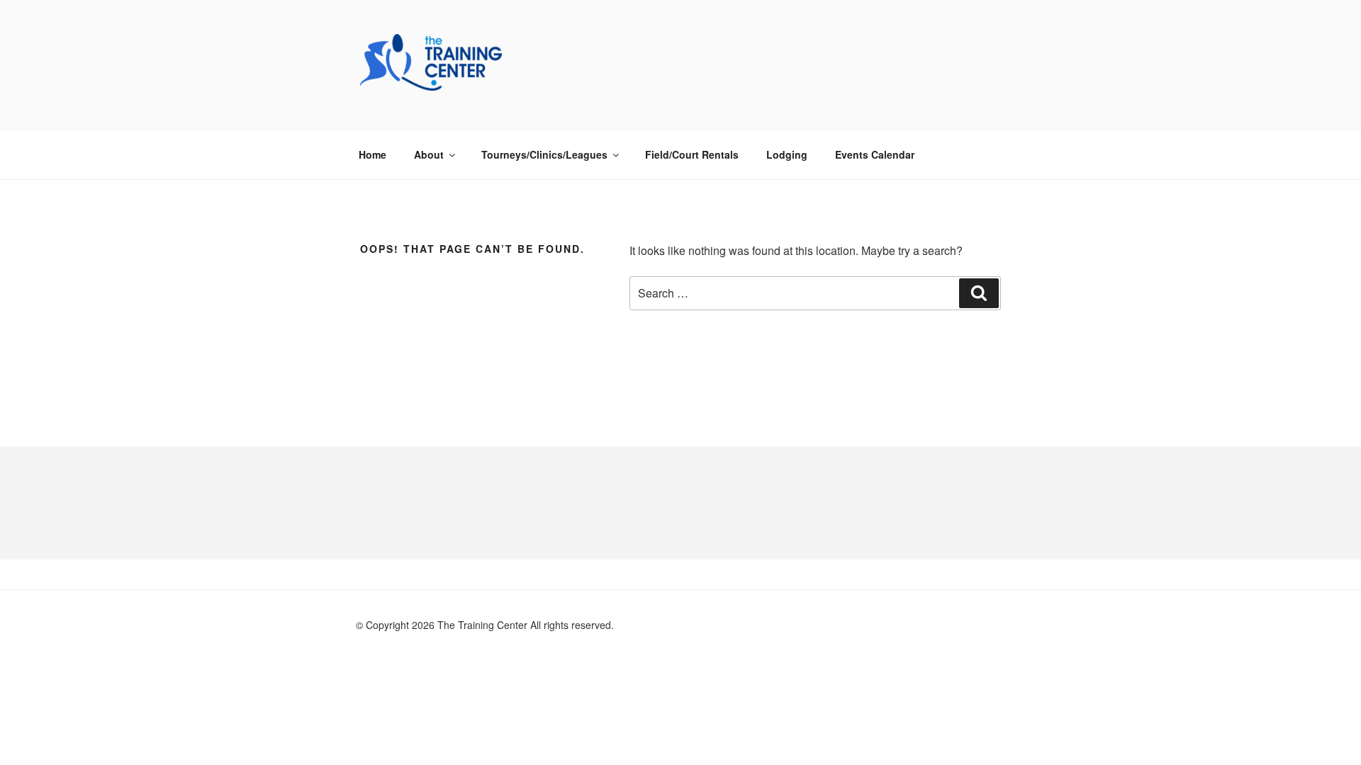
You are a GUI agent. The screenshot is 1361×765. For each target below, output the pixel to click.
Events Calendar (874, 154)
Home (372, 154)
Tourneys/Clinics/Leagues (544, 154)
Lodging (786, 154)
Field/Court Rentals (692, 154)
